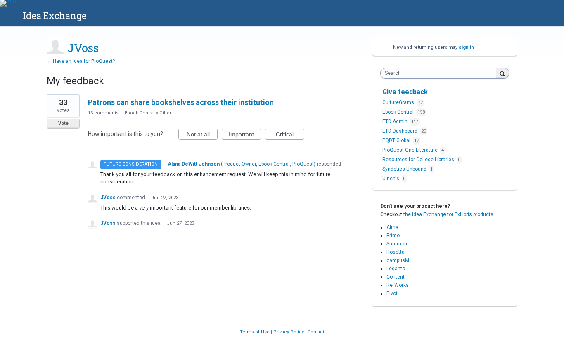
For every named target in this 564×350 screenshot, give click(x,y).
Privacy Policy (289, 332)
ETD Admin (395, 121)
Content (395, 277)
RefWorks (397, 285)
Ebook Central (140, 113)
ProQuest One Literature (410, 150)
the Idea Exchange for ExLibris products (448, 214)
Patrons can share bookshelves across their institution (181, 102)
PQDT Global (397, 140)
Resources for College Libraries (418, 159)
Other (165, 113)
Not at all (202, 135)
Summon (396, 244)
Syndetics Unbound (405, 169)
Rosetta (395, 252)
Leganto (395, 268)
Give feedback (405, 92)
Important (245, 135)
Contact (316, 332)
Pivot (392, 293)
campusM (397, 260)
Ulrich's (391, 178)
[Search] (502, 73)
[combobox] (440, 73)
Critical (290, 135)
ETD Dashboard (400, 131)
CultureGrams (398, 102)
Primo (393, 235)
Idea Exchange (55, 15)
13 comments (103, 113)
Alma (392, 227)
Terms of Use (255, 332)
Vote (63, 123)
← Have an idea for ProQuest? (81, 61)
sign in (466, 47)
